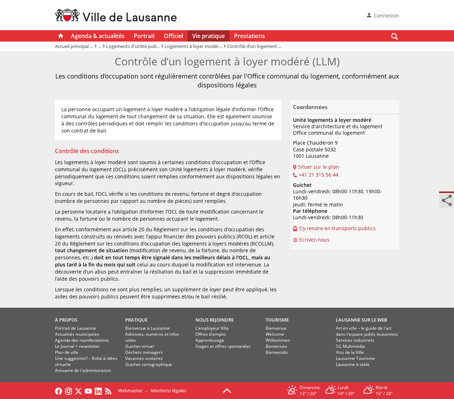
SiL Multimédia (350, 346)
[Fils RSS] (110, 390)
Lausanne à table (353, 364)
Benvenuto (276, 346)
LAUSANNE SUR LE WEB (361, 320)
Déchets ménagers (144, 352)
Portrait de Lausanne (75, 328)
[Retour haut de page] (227, 390)
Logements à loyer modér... (193, 46)
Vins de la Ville (350, 352)
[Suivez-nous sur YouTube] (88, 390)
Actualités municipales (77, 334)
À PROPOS (66, 320)
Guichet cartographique (148, 364)
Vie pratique (208, 36)
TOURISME (277, 320)
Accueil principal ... (74, 46)
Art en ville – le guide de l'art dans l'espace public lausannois (367, 331)
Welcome (275, 334)
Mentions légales (168, 390)
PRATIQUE (136, 320)
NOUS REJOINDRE (214, 320)
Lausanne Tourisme (355, 358)
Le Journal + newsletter (77, 346)
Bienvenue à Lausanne (147, 328)
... (99, 46)
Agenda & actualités (97, 36)
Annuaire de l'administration (83, 370)
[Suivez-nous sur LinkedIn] (98, 390)
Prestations (249, 36)
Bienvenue (276, 328)
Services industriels (355, 340)
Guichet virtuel (139, 346)
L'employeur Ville (212, 328)
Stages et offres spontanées (223, 346)
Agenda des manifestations (82, 340)
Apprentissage (209, 340)
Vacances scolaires (144, 358)
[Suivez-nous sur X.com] (78, 390)
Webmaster (130, 390)
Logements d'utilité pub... (133, 46)
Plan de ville (66, 352)
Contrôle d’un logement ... (254, 46)
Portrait (144, 36)
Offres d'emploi (210, 334)
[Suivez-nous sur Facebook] (58, 390)
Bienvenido (277, 352)
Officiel (173, 36)
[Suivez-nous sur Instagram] (68, 390)
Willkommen (278, 340)
